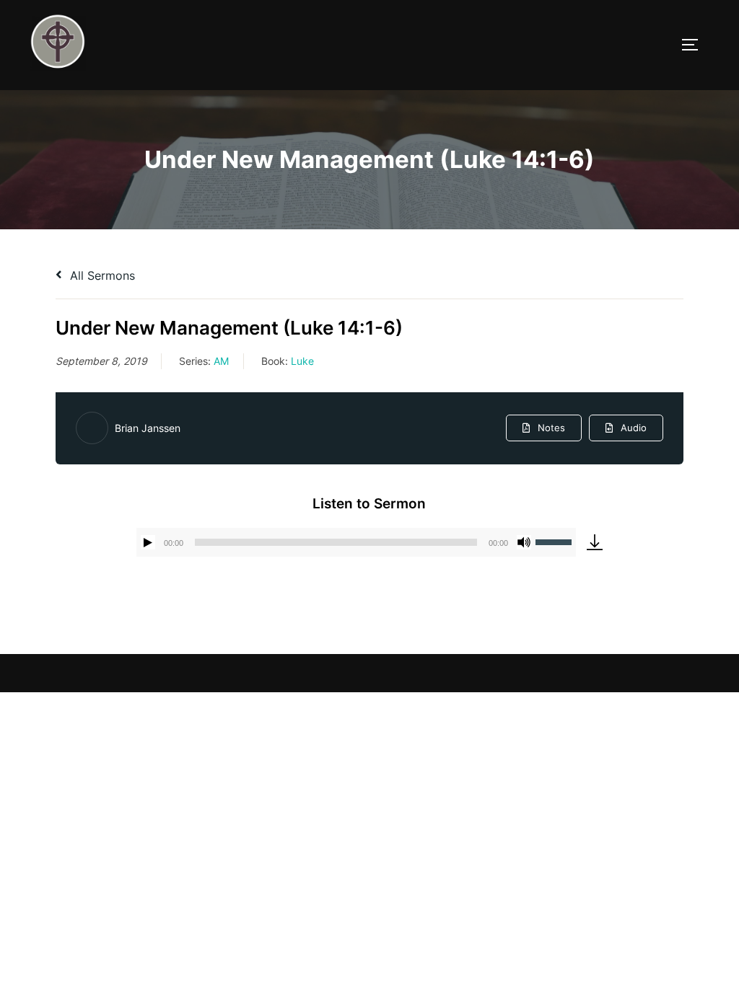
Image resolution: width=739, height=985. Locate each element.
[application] (356, 542)
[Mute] (524, 542)
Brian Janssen (147, 428)
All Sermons (100, 275)
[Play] (148, 542)
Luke (302, 361)
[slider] (555, 541)
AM (221, 361)
